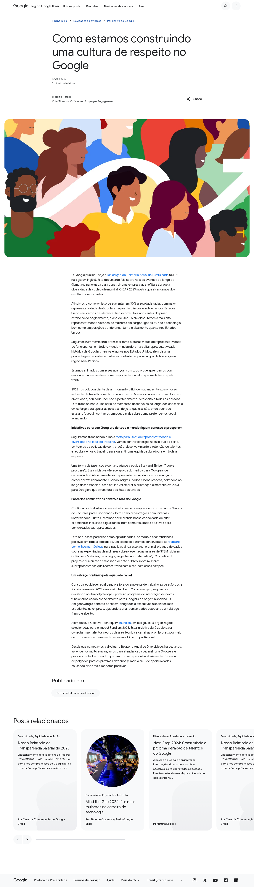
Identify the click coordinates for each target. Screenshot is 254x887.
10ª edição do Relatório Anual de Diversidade (137, 275)
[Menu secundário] (236, 5)
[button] (194, 99)
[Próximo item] (27, 839)
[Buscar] (225, 5)
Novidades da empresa (118, 6)
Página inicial (59, 20)
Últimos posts (71, 6)
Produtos (92, 6)
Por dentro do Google (120, 20)
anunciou (124, 623)
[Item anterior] (17, 839)
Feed (142, 6)
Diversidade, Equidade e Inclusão (75, 693)
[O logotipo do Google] (20, 880)
